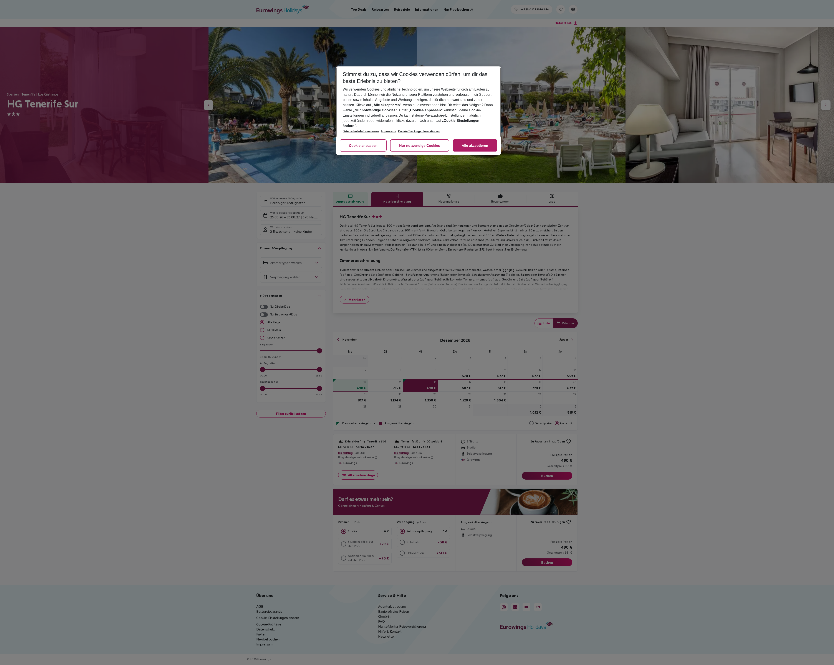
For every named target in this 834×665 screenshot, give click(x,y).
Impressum (388, 131)
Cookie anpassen (363, 146)
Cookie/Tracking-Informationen (419, 131)
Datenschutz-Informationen (361, 131)
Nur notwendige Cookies (419, 146)
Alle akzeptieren (475, 146)
